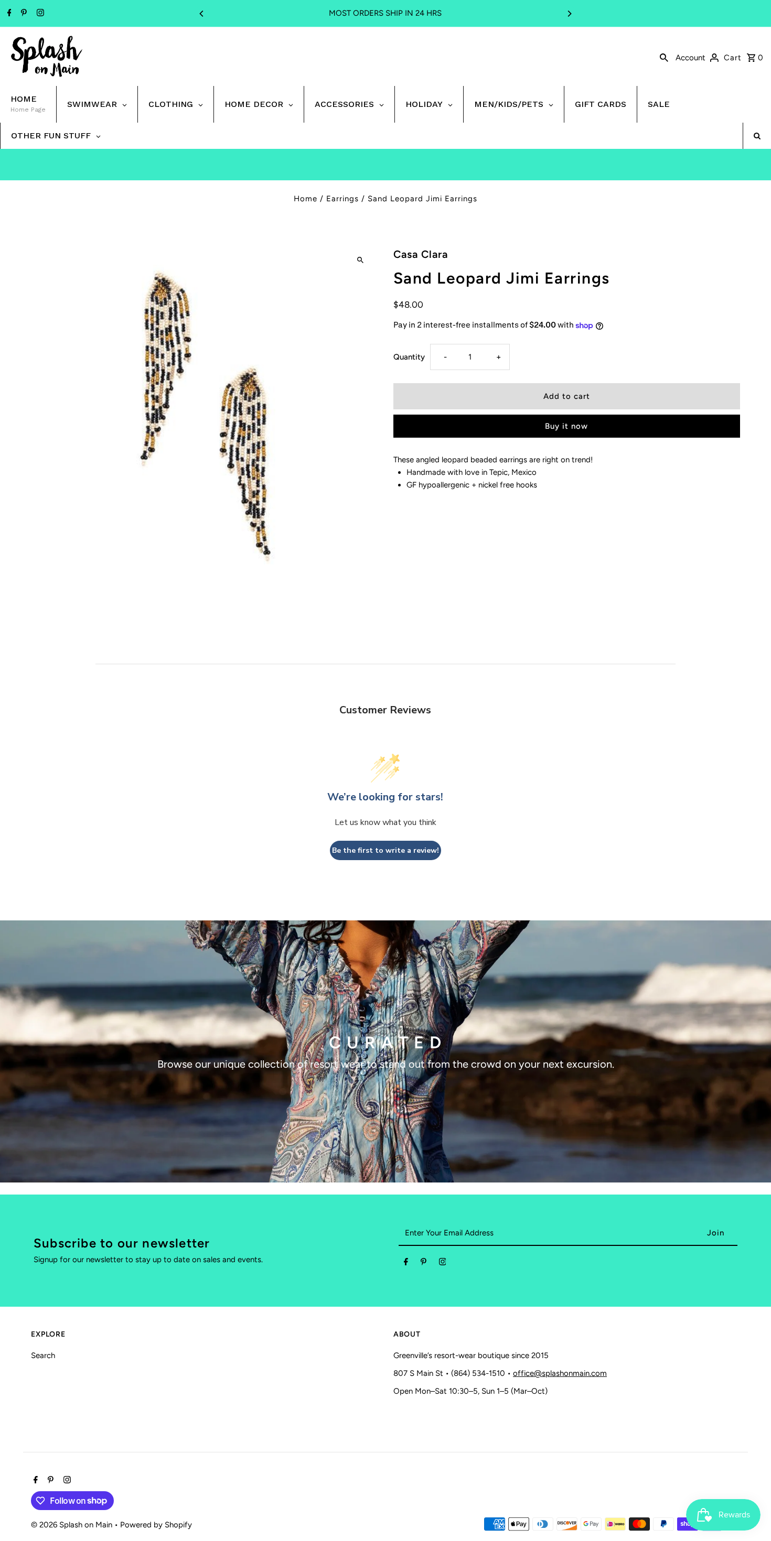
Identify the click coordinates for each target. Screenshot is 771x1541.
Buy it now (566, 426)
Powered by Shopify (156, 1524)
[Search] (664, 56)
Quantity (409, 357)
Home (305, 198)
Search (43, 1355)
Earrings (342, 198)
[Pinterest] (22, 13)
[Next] (569, 13)
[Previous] (202, 13)
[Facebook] (8, 13)
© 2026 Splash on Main (72, 1524)
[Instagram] (39, 13)
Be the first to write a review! (385, 850)
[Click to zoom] (360, 260)
